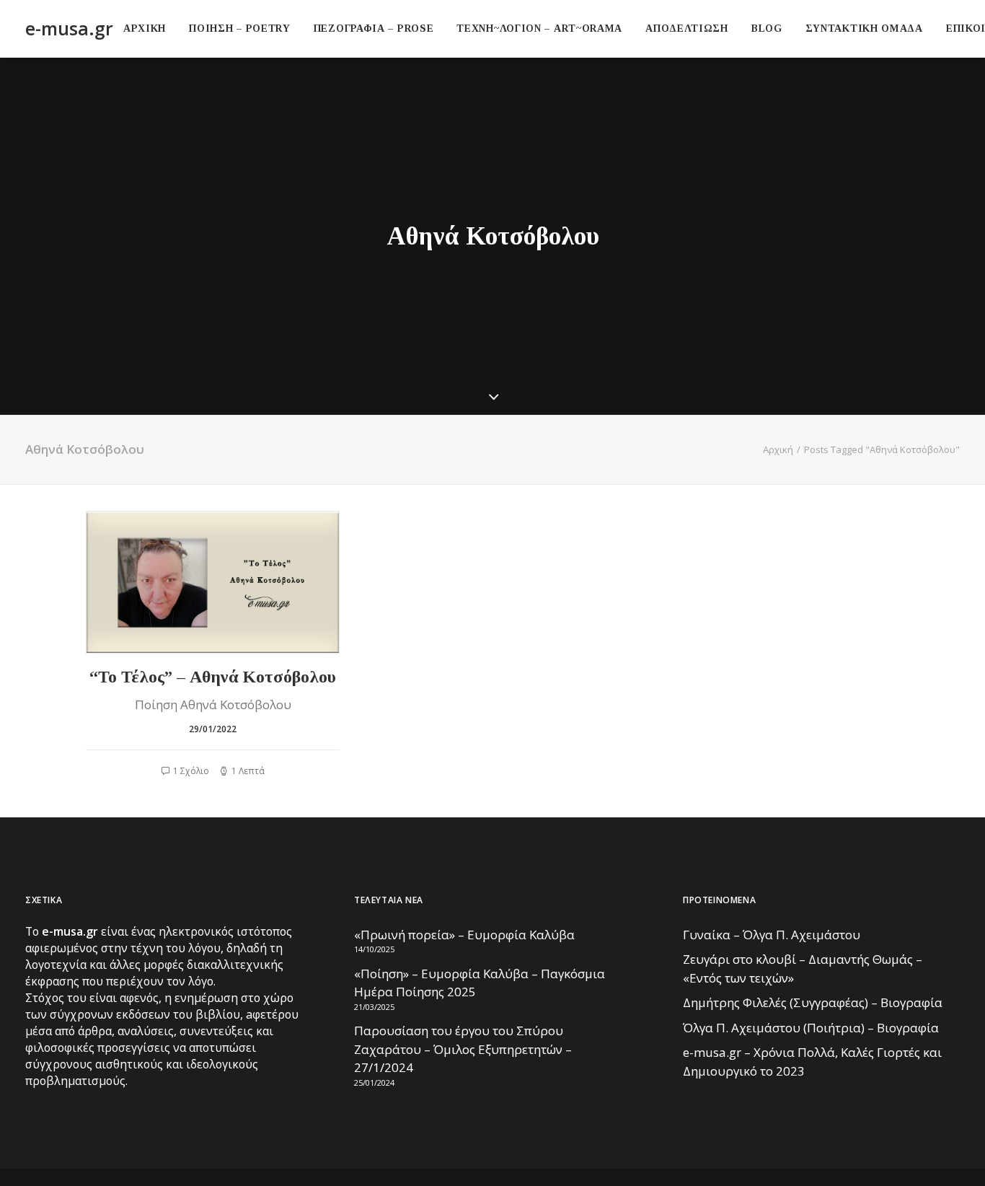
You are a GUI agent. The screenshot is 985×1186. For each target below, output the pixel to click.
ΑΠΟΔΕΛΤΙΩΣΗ (686, 28)
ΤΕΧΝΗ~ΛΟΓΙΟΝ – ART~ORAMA (539, 28)
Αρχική (778, 449)
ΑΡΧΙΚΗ (144, 28)
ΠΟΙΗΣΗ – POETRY (240, 28)
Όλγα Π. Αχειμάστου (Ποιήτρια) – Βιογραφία (811, 1027)
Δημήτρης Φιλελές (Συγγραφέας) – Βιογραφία (812, 1002)
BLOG (766, 28)
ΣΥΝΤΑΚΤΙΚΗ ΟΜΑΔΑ (864, 28)
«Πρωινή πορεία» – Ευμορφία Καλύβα (464, 934)
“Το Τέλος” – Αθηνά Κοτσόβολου (212, 676)
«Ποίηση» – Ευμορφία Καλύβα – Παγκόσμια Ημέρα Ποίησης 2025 (479, 983)
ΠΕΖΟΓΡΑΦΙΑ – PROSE (374, 28)
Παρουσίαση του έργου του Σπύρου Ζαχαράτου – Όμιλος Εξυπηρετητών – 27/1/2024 (463, 1049)
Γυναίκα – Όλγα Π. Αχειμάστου (771, 934)
